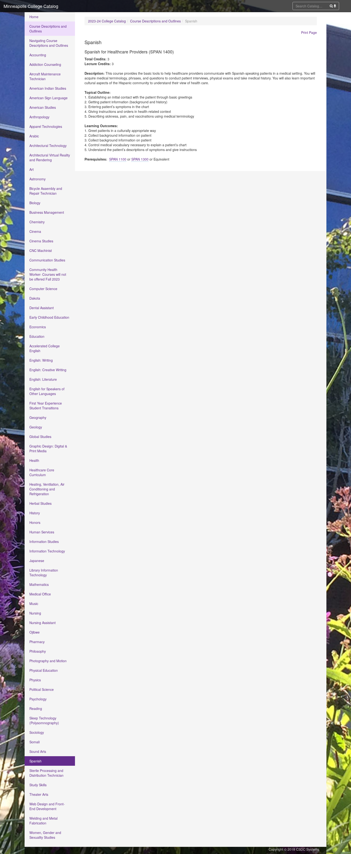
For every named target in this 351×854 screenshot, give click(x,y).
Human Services (41, 532)
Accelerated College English (44, 348)
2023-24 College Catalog (107, 21)
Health (34, 460)
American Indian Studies (47, 88)
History (34, 512)
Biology (34, 202)
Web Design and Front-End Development (47, 806)
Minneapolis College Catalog (31, 6)
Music (33, 603)
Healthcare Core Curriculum (41, 472)
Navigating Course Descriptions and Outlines (48, 43)
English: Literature (43, 379)
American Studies (42, 107)
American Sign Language (48, 97)
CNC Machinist (40, 250)
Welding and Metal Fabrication (43, 820)
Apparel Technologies (45, 126)
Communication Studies (47, 260)
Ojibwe (34, 632)
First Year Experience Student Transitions (45, 405)
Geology (35, 427)
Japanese (36, 560)
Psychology (38, 699)
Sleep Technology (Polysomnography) (44, 720)
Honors (34, 522)
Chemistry (37, 221)
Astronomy (37, 179)
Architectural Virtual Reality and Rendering (49, 157)
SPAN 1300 (140, 159)
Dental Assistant (41, 307)
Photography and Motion (48, 660)
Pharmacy (37, 641)
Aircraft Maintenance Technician (45, 76)
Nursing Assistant (42, 622)
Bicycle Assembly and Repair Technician (45, 191)
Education (36, 336)
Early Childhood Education (49, 317)
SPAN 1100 (117, 159)
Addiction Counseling (45, 64)
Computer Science (43, 288)
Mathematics (39, 584)
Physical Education (43, 670)
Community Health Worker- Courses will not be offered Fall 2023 (47, 274)
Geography (37, 417)
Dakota (34, 298)
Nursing (35, 613)
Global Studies (40, 436)
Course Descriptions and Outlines (48, 28)
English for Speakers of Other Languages (46, 391)
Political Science (41, 689)
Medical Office (40, 594)
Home (33, 16)
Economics (37, 326)
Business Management (46, 212)
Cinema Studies (41, 241)
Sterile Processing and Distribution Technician (46, 773)
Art (31, 169)
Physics (35, 679)
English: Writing (41, 360)
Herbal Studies (40, 503)
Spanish (35, 761)
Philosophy (37, 651)
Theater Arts (38, 794)
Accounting (37, 54)
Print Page (309, 32)
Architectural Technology (48, 145)
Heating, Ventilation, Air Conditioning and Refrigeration (46, 489)
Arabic (34, 136)
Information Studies (44, 541)
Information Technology (47, 551)
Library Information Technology (43, 572)
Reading (35, 708)
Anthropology (39, 117)
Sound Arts (37, 751)
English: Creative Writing (47, 369)
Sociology (36, 732)
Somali (34, 741)
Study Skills (38, 784)
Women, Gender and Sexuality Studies (45, 835)
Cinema (35, 231)
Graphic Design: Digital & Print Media (48, 448)
